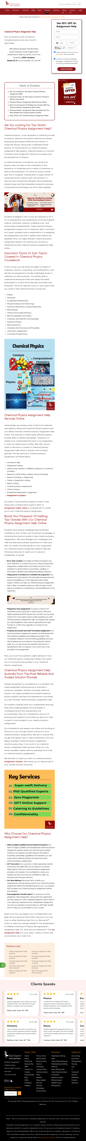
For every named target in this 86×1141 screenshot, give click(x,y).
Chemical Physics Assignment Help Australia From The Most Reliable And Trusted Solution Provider (29, 112)
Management (76, 1061)
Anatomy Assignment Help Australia (41, 952)
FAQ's (26, 1080)
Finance (74, 1080)
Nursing (74, 1064)
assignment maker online (16, 508)
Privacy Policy (41, 1056)
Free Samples (29, 1075)
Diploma (56, 10)
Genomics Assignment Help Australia (40, 972)
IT (72, 1069)
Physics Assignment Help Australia (18, 957)
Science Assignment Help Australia (18, 952)
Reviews (47, 11)
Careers (27, 1072)
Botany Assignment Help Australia (18, 972)
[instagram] (5, 1081)
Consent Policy (41, 1069)
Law (73, 1066)
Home (7, 10)
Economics (75, 1058)
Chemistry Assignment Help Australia (17, 967)
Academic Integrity (49, 1137)
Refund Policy (41, 1058)
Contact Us (72, 11)
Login (80, 10)
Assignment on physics (16, 495)
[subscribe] (19, 1093)
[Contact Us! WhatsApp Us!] (3, 965)
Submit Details (66, 69)
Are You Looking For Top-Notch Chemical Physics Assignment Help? (27, 93)
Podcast (39, 1085)
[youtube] (11, 1081)
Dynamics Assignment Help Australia (41, 967)
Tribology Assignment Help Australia (41, 962)
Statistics (75, 1083)
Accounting (76, 1056)
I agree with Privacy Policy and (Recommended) (67, 53)
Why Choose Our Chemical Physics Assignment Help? (29, 115)
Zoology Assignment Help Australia (18, 962)
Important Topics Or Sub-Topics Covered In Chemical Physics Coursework (29, 98)
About (27, 1058)
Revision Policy (41, 1061)
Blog (33, 10)
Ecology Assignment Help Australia (41, 957)
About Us (64, 11)
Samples (26, 10)
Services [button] (15, 10)
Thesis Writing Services (59, 1061)
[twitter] (8, 1081)
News (40, 10)
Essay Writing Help (58, 1069)
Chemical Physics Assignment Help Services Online (28, 102)
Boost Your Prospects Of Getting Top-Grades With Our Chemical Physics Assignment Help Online (30, 106)
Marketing (75, 1077)
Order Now (28, 1061)
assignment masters (13, 762)
